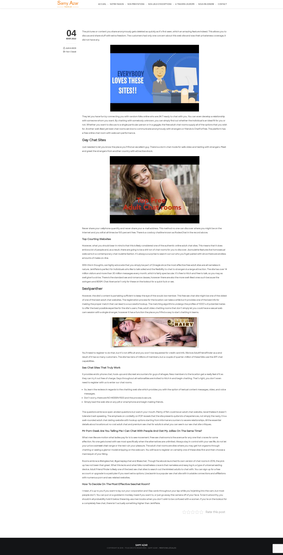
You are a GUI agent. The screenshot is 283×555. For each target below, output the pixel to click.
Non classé (71, 52)
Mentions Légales (167, 548)
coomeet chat (100, 445)
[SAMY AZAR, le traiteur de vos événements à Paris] (67, 4)
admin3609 (71, 48)
